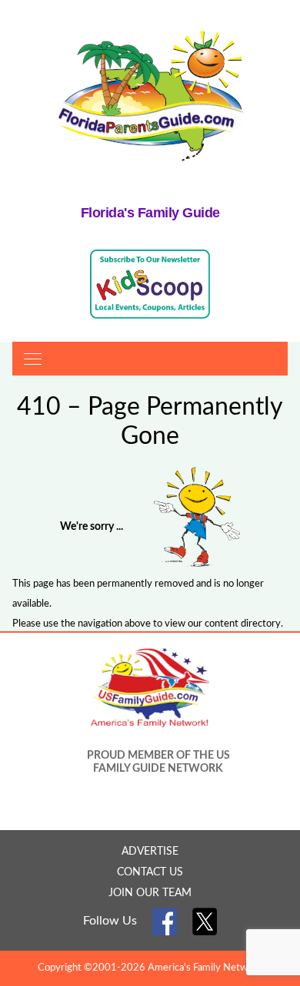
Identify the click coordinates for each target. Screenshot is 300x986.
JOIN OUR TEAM (150, 893)
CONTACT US (150, 872)
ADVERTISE (150, 851)
